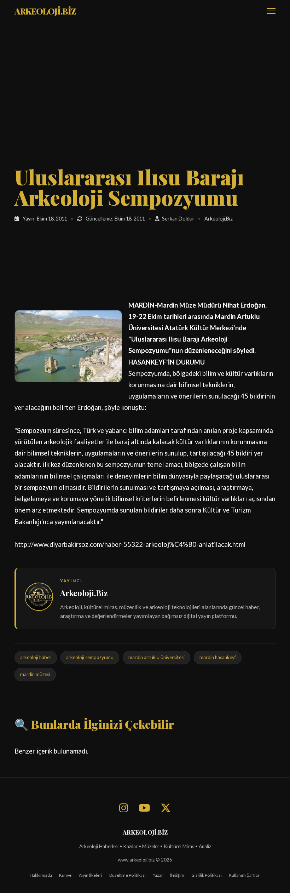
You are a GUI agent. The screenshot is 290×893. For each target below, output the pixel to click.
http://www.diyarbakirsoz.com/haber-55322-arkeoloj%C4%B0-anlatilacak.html (129, 544)
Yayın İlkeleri (90, 875)
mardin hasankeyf (217, 657)
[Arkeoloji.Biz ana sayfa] (39, 598)
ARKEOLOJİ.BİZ (45, 11)
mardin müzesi (35, 674)
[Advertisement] (145, 103)
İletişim (177, 875)
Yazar (158, 875)
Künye (65, 875)
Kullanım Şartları (245, 875)
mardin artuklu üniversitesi (156, 657)
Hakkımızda (41, 875)
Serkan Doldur (178, 219)
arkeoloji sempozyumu (90, 657)
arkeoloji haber (35, 657)
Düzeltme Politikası (127, 875)
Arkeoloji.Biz (84, 593)
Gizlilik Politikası (206, 875)
